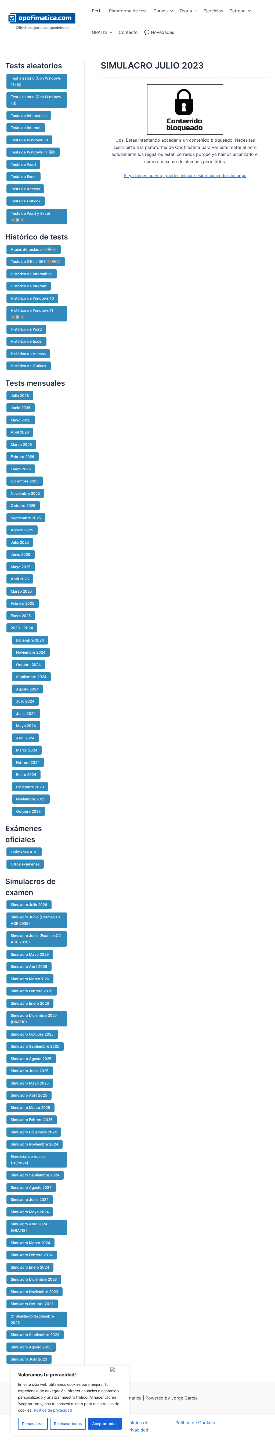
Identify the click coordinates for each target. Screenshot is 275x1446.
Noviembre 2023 (30, 799)
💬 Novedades (159, 32)
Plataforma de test (128, 10)
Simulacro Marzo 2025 (30, 1107)
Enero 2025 (21, 616)
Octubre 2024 (28, 665)
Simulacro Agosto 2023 (31, 1347)
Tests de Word (23, 164)
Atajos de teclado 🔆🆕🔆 (33, 249)
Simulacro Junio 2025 (30, 1071)
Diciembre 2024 (30, 640)
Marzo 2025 (21, 591)
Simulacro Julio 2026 (29, 905)
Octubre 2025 (23, 505)
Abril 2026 (20, 432)
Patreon (237, 10)
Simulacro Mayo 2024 (30, 1212)
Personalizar (33, 1423)
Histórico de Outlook (28, 366)
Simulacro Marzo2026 (30, 979)
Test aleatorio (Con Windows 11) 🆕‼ (36, 81)
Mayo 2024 (26, 726)
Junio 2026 (20, 408)
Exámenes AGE (24, 852)
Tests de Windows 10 (29, 140)
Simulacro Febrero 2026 (32, 991)
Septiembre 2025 (26, 518)
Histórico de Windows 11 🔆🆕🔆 (32, 313)
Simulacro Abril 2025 (29, 1095)
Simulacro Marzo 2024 (30, 1243)
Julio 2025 (20, 542)
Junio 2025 (20, 554)
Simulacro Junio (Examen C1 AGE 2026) (35, 920)
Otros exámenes (25, 864)
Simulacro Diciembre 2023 (34, 1279)
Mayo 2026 (21, 420)
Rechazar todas (68, 1423)
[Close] (118, 1369)
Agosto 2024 (27, 689)
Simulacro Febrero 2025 (32, 1120)
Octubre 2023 (28, 811)
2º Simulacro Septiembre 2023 (32, 1319)
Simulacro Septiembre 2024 (35, 1175)
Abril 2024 (25, 738)
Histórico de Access (28, 354)
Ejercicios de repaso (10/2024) (28, 1159)
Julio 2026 (20, 395)
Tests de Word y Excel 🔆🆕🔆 (30, 216)
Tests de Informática (29, 115)
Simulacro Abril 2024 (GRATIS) (29, 1227)
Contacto (128, 32)
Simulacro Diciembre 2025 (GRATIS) (34, 1018)
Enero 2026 (21, 469)
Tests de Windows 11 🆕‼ (33, 152)
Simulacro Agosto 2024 (31, 1187)
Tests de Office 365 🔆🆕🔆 (36, 261)
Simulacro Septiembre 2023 (35, 1335)
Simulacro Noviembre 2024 (34, 1144)
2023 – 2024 (22, 628)
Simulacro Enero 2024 (30, 1267)
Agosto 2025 (22, 530)
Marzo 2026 (21, 444)
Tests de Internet (26, 128)
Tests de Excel (23, 176)
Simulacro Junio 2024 (30, 1199)
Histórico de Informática (32, 274)
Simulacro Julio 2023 (29, 1359)
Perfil (97, 10)
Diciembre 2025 (25, 481)
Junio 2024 (26, 713)
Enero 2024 (26, 774)
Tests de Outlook (26, 201)
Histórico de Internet (28, 286)
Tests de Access (25, 189)
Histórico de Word (26, 329)
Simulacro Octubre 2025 (32, 1034)
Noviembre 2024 (30, 652)
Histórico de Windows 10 (32, 298)
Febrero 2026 (22, 456)
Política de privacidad (53, 1410)
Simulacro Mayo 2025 (30, 1083)
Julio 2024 (25, 701)
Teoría (185, 10)
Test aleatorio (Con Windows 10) (36, 100)
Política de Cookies (195, 1422)
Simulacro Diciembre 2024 (34, 1132)
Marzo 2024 (26, 750)
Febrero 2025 (22, 603)
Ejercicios (213, 10)
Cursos (160, 10)
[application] (170, 11)
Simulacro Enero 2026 (30, 1003)
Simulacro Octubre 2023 (32, 1304)
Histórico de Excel (26, 341)
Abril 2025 (20, 579)
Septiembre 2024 (31, 677)
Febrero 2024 (28, 762)
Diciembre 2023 (30, 787)
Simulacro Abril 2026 (29, 966)
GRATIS (99, 32)
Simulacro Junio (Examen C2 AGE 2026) (36, 938)
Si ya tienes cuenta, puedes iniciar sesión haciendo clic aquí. (185, 175)
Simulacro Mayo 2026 (30, 954)
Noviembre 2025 (25, 493)
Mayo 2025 (21, 567)
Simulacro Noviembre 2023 (34, 1292)
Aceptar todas (105, 1423)
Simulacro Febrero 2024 (32, 1255)
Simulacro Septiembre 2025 (35, 1046)
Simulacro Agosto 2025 (31, 1059)
